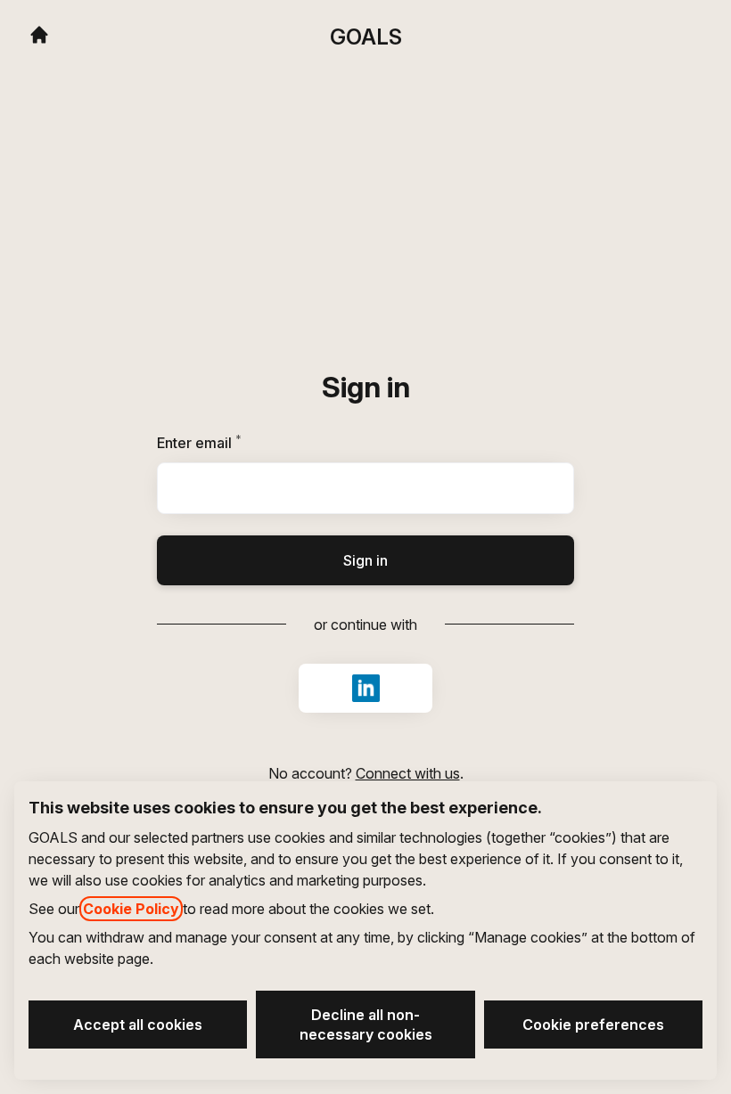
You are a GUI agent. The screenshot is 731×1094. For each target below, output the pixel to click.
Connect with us (408, 773)
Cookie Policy (131, 909)
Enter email (229, 443)
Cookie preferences (593, 1024)
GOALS (366, 37)
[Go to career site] (39, 34)
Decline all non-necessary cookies (366, 1024)
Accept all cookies (137, 1024)
